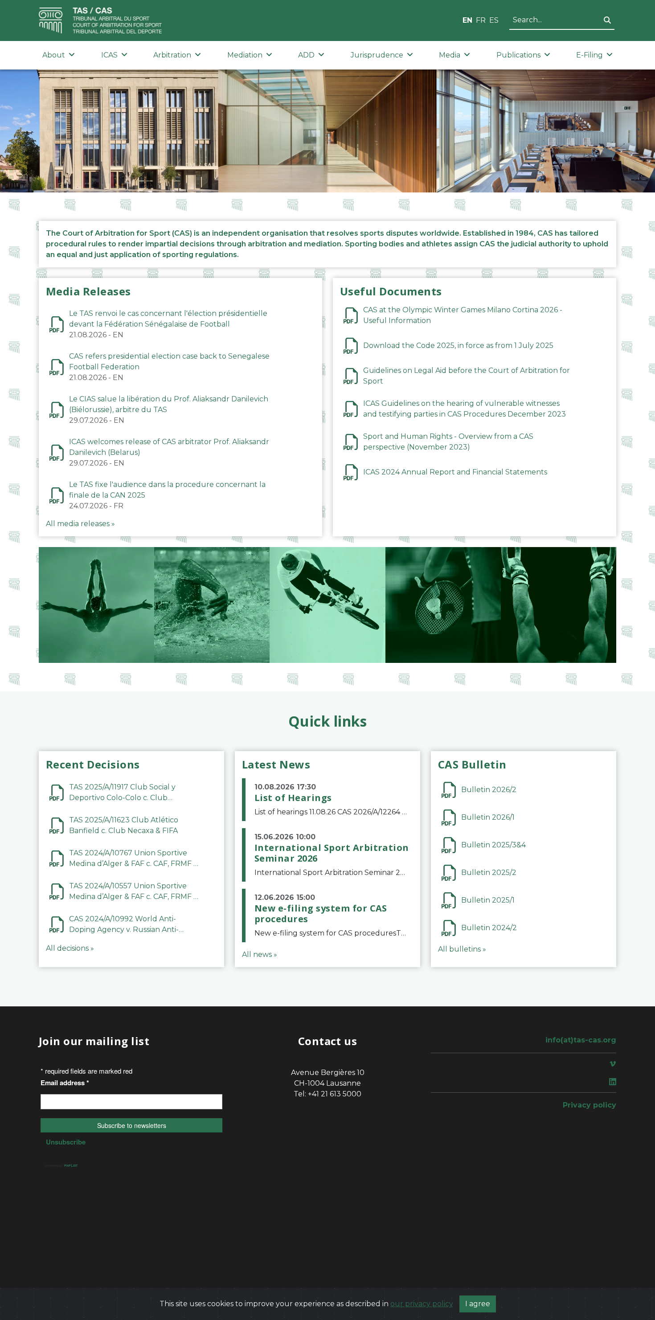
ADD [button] (306, 55)
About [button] (53, 55)
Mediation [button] (244, 55)
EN (467, 20)
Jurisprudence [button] (377, 55)
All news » (259, 954)
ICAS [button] (109, 55)
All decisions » (70, 948)
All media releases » (80, 523)
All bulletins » (462, 949)
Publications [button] (518, 55)
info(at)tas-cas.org (580, 1040)
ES (494, 20)
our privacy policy (421, 1304)
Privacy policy (589, 1105)
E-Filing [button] (589, 55)
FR (481, 20)
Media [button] (449, 55)
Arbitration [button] (172, 55)
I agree (477, 1304)
